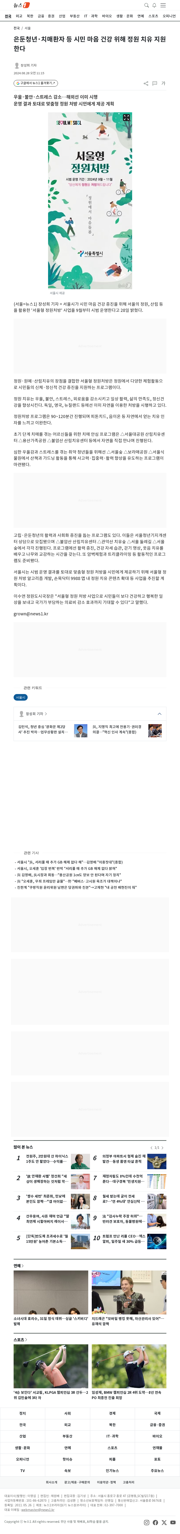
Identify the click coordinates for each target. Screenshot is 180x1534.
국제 (157, 1413)
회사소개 (51, 1482)
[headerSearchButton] (146, 5)
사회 (67, 1413)
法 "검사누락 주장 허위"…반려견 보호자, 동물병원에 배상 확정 (122, 1221)
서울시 (20, 697)
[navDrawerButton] (163, 5)
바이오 (157, 1436)
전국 (17, 28)
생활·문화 (22, 1448)
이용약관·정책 (106, 1482)
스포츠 (19, 1340)
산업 (22, 1436)
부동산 (67, 1436)
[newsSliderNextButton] (162, 1148)
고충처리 (128, 1482)
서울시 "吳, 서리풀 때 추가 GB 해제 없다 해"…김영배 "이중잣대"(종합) (70, 862)
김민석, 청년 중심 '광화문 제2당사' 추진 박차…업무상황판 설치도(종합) (43, 730)
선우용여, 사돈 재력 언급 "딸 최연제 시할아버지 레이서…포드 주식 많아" (47, 1221)
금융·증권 (157, 1425)
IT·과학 (112, 1436)
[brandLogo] (22, 5)
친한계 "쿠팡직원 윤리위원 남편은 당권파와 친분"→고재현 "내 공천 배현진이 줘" (77, 887)
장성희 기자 (29, 65)
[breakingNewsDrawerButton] (154, 5)
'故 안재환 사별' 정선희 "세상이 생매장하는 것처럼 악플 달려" (47, 1181)
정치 (22, 1413)
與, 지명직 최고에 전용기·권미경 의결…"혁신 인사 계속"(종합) (117, 729)
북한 (112, 1425)
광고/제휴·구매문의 (77, 1482)
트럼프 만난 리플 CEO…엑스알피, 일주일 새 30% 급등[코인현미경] (124, 1241)
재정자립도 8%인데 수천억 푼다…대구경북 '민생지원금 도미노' (123, 1181)
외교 (67, 1425)
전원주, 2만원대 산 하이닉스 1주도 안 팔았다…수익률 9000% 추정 (47, 1161)
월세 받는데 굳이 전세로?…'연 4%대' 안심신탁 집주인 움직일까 (123, 1201)
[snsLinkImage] (146, 1522)
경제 (112, 1413)
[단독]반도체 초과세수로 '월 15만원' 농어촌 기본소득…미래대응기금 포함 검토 (47, 1241)
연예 (17, 1266)
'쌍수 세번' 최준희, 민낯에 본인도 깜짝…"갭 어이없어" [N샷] (47, 1201)
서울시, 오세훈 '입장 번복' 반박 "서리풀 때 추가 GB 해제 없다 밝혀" (67, 868)
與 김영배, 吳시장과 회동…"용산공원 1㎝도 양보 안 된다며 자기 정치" (69, 875)
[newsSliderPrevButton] (151, 1148)
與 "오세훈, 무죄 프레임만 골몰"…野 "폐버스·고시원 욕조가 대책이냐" (69, 881)
